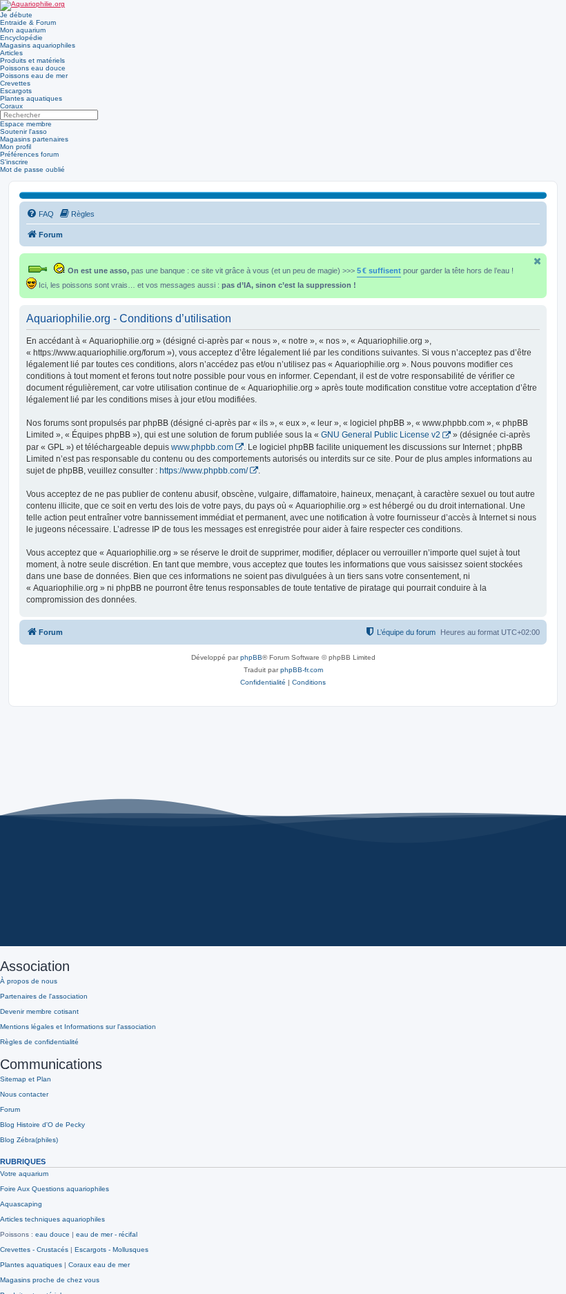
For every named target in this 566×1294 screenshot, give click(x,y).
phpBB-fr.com (301, 670)
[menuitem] (40, 214)
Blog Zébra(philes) (29, 1140)
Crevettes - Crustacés (34, 1249)
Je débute (16, 15)
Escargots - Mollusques (111, 1249)
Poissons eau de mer (34, 75)
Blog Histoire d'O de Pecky (42, 1124)
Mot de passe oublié (32, 169)
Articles (11, 53)
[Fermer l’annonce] (537, 261)
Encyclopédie (21, 37)
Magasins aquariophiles (37, 45)
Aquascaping (21, 1204)
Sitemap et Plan (25, 1079)
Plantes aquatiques (31, 98)
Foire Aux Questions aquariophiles (54, 1189)
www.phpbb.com (202, 447)
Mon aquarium (23, 30)
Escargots (16, 91)
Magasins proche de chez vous (49, 1280)
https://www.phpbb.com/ (203, 471)
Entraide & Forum (28, 22)
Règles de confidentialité (39, 1042)
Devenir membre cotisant (39, 1011)
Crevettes (15, 83)
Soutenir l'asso (23, 131)
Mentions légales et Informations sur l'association (78, 1026)
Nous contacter (24, 1094)
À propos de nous (28, 981)
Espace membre (26, 124)
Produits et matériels (32, 60)
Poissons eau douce (33, 68)
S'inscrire (14, 162)
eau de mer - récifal (106, 1234)
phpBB (251, 657)
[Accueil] (32, 5)
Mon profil (15, 146)
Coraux (11, 106)
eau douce (52, 1234)
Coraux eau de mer (99, 1264)
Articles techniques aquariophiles (52, 1219)
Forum (10, 1109)
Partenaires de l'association (44, 996)
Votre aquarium (24, 1173)
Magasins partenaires (34, 139)
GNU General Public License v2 (380, 435)
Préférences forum (29, 154)
